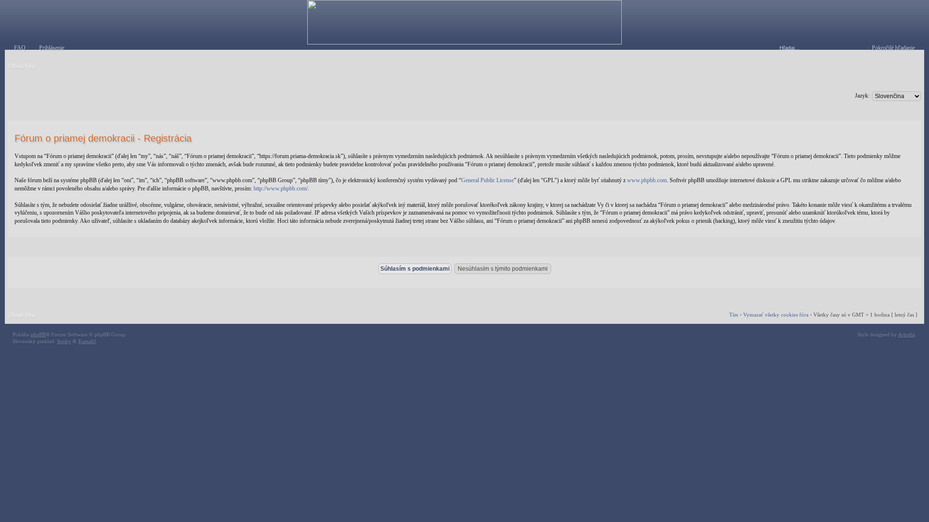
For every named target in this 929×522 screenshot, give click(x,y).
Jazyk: (862, 95)
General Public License (487, 180)
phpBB (38, 334)
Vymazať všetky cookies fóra (776, 315)
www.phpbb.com (647, 180)
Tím (733, 315)
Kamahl (87, 341)
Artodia (906, 334)
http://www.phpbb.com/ (281, 188)
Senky (64, 341)
